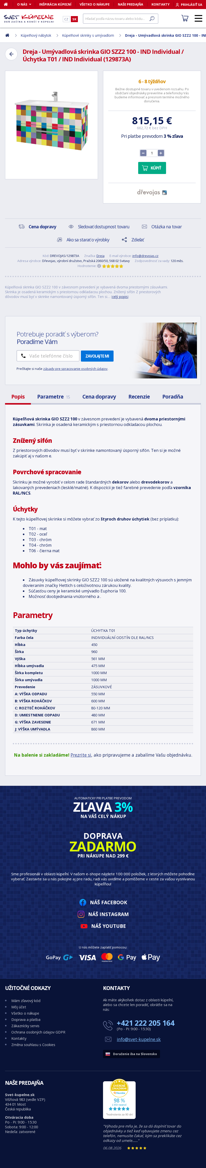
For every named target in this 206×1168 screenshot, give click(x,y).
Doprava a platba (25, 1019)
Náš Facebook (108, 902)
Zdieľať (137, 240)
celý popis (120, 296)
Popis (18, 396)
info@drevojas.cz (145, 255)
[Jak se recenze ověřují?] (99, 266)
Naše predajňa (130, 4)
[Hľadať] (151, 18)
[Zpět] (11, 54)
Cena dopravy (99, 396)
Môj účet (18, 1007)
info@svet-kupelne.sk (139, 1039)
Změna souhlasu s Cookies (33, 1044)
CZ (66, 19)
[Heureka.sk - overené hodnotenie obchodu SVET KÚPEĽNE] (119, 1117)
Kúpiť (156, 168)
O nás (22, 4)
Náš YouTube (108, 926)
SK (74, 19)
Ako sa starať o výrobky (88, 240)
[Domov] (8, 4)
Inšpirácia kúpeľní (55, 4)
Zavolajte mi (97, 356)
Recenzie (139, 396)
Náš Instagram (108, 914)
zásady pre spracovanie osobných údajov (75, 368)
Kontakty (160, 4)
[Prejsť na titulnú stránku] (29, 18)
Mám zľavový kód (25, 1000)
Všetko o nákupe (95, 4)
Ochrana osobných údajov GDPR (38, 1032)
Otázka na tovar (166, 227)
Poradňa (172, 396)
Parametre (53, 396)
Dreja (100, 255)
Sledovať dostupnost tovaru (103, 227)
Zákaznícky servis (25, 1025)
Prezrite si (81, 755)
